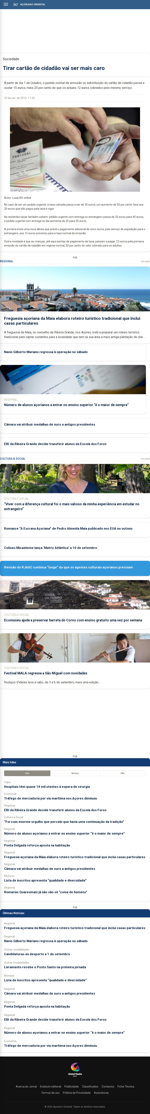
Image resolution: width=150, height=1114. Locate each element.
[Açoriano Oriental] (75, 1077)
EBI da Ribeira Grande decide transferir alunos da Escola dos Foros (55, 444)
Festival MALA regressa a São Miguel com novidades (45, 673)
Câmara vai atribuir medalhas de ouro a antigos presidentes (49, 424)
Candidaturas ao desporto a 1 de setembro (37, 954)
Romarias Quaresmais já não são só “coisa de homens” (45, 892)
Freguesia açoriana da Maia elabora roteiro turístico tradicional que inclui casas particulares (74, 857)
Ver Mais (145, 261)
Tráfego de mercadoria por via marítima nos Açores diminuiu (50, 798)
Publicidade (71, 1086)
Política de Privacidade (77, 1092)
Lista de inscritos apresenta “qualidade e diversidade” (45, 880)
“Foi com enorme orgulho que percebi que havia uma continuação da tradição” (64, 822)
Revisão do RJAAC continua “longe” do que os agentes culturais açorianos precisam (68, 567)
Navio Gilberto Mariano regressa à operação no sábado (46, 352)
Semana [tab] (75, 773)
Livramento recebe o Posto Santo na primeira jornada (45, 967)
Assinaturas (101, 1092)
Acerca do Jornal (26, 1086)
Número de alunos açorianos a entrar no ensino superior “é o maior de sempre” (66, 405)
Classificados (90, 1086)
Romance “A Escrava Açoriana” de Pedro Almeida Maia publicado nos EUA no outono (68, 528)
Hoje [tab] (27, 773)
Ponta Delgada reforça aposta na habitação (37, 845)
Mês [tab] (123, 773)
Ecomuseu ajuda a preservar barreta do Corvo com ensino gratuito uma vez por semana (73, 620)
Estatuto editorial (50, 1086)
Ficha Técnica (126, 1086)
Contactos (108, 1086)
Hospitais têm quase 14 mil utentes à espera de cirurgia (47, 787)
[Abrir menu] (6, 4)
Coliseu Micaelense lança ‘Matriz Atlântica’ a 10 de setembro (50, 548)
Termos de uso (50, 1092)
